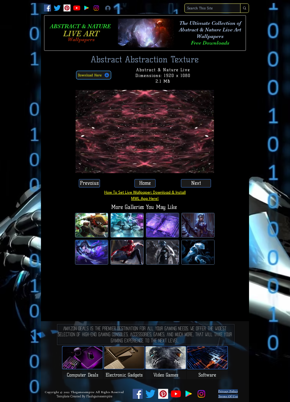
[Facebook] (47, 7)
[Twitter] (57, 7)
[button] (208, 168)
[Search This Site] (244, 8)
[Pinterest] (66, 7)
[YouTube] (76, 7)
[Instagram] (96, 7)
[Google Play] (86, 7)
